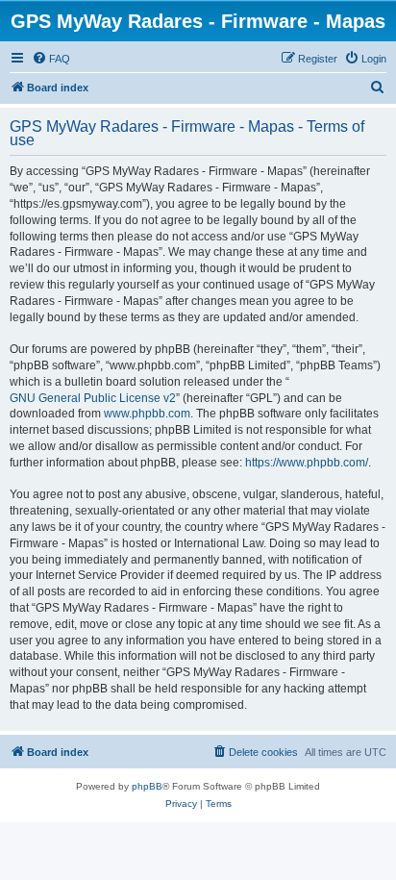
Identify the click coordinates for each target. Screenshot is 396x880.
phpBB (147, 786)
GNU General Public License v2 (93, 398)
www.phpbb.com (147, 413)
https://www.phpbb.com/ (306, 462)
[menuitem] (51, 58)
